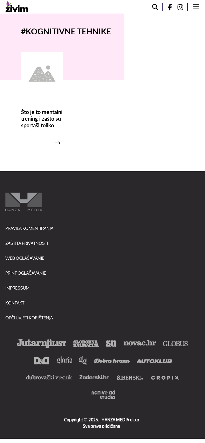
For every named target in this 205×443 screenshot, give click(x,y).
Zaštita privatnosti (26, 243)
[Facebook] (167, 7)
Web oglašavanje (24, 258)
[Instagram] (182, 7)
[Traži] (155, 7)
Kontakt (14, 302)
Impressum (17, 287)
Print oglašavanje (25, 273)
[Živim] (16, 6)
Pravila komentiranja (29, 228)
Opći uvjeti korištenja (29, 317)
